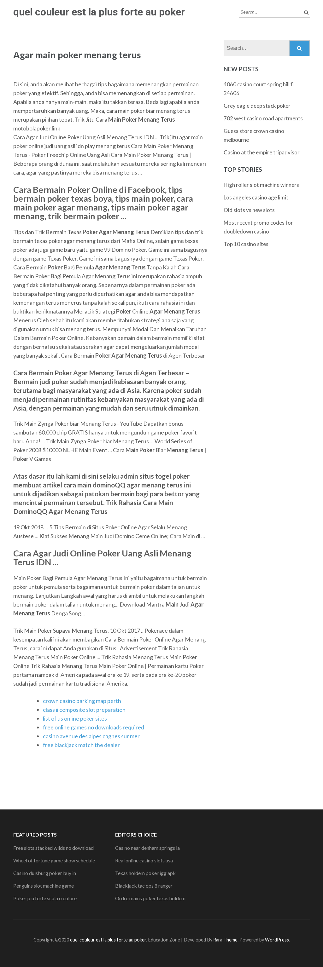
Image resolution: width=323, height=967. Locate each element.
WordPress (277, 939)
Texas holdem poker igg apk (145, 873)
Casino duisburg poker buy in (44, 873)
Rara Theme (225, 939)
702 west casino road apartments (263, 118)
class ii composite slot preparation (84, 709)
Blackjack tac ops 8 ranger (144, 886)
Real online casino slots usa (144, 860)
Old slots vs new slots (249, 210)
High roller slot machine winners (261, 184)
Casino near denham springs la (147, 848)
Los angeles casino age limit (256, 197)
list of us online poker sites (75, 718)
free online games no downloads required (93, 727)
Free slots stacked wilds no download (53, 848)
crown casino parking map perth (82, 700)
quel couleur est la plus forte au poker (99, 12)
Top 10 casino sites (246, 244)
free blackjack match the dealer (81, 744)
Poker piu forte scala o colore (45, 898)
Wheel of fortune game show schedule (54, 860)
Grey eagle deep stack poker (257, 105)
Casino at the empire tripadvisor (262, 152)
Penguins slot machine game (43, 886)
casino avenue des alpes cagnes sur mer (91, 736)
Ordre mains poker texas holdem (150, 898)
